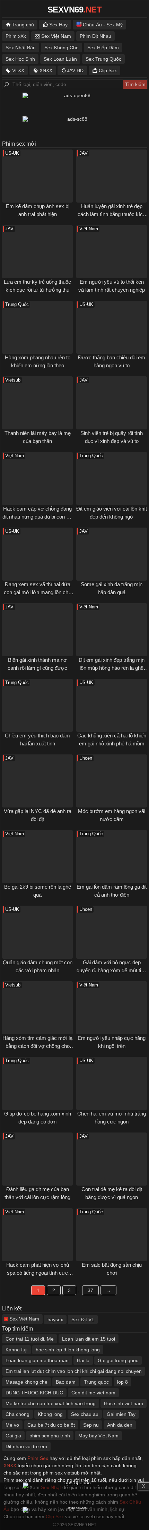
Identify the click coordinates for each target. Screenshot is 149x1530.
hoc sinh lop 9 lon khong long (68, 1349)
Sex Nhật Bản (21, 47)
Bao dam (66, 1382)
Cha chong (17, 1414)
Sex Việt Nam (56, 36)
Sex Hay (58, 24)
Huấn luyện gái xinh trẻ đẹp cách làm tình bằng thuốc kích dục (112, 214)
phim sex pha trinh (49, 1435)
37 (90, 1290)
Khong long (50, 1414)
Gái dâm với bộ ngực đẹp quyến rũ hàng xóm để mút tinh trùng (112, 970)
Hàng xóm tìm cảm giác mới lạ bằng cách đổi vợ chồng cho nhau (37, 1046)
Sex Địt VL (82, 1319)
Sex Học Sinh (20, 59)
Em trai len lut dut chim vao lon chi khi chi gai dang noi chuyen (74, 1371)
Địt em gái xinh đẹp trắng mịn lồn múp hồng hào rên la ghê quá (111, 667)
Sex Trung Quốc (103, 59)
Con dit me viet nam (93, 1392)
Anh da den (119, 1425)
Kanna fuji (16, 1349)
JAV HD (75, 70)
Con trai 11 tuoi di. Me (30, 1339)
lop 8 (122, 1382)
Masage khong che (26, 1382)
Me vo (12, 1425)
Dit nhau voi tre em (26, 1446)
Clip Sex (108, 70)
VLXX (18, 70)
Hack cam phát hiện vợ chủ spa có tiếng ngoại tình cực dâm (37, 1272)
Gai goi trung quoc (118, 1360)
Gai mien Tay (121, 1414)
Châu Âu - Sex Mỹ (103, 24)
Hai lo (83, 1360)
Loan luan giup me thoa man (37, 1360)
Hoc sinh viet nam (123, 1403)
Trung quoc (96, 1382)
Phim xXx (16, 36)
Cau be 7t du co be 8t (51, 1425)
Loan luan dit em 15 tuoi (88, 1339)
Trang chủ (23, 24)
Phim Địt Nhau (95, 36)
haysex (55, 1319)
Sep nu (91, 1425)
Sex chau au (84, 1414)
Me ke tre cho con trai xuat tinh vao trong (51, 1403)
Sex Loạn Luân (60, 59)
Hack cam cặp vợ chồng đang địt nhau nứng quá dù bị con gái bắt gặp (37, 516)
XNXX (46, 70)
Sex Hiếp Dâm (103, 47)
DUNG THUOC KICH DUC (34, 1392)
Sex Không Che (61, 47)
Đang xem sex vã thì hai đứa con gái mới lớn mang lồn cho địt (37, 592)
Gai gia (13, 1435)
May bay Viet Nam (98, 1435)
